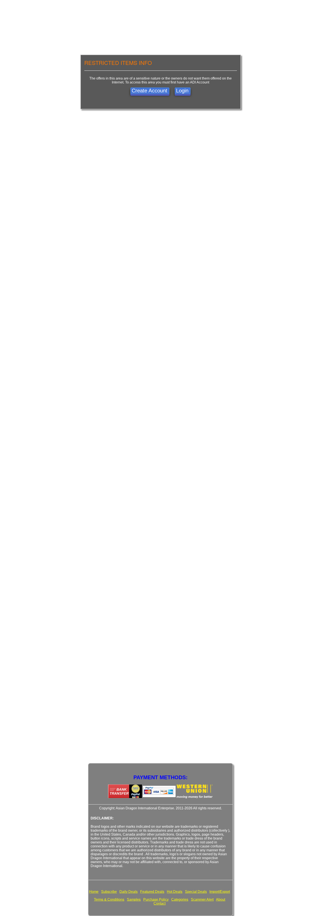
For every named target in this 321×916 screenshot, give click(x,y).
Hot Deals (174, 891)
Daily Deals (128, 891)
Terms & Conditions (109, 899)
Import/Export (219, 891)
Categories (179, 899)
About (220, 899)
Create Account (149, 91)
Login (182, 91)
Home (93, 891)
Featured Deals (152, 891)
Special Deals (196, 891)
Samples (134, 899)
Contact (160, 903)
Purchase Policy (156, 899)
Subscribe (109, 891)
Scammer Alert (202, 899)
